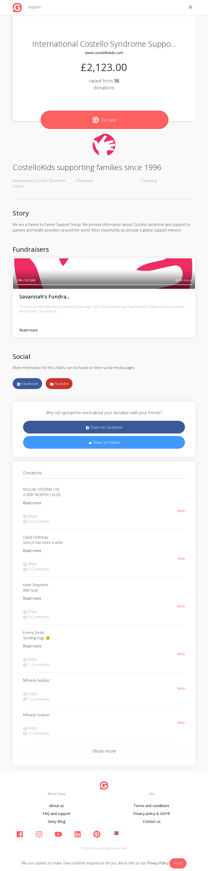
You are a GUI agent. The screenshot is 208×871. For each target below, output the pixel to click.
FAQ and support (57, 813)
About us (56, 805)
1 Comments (38, 664)
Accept (178, 863)
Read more (28, 330)
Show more (104, 751)
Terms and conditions (151, 805)
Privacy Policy (157, 863)
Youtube (61, 383)
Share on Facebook (106, 427)
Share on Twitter (106, 442)
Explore (34, 7)
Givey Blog (56, 821)
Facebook (29, 383)
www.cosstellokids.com (104, 52)
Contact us (152, 821)
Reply (32, 516)
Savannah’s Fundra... (44, 296)
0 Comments (38, 521)
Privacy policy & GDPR (151, 813)
